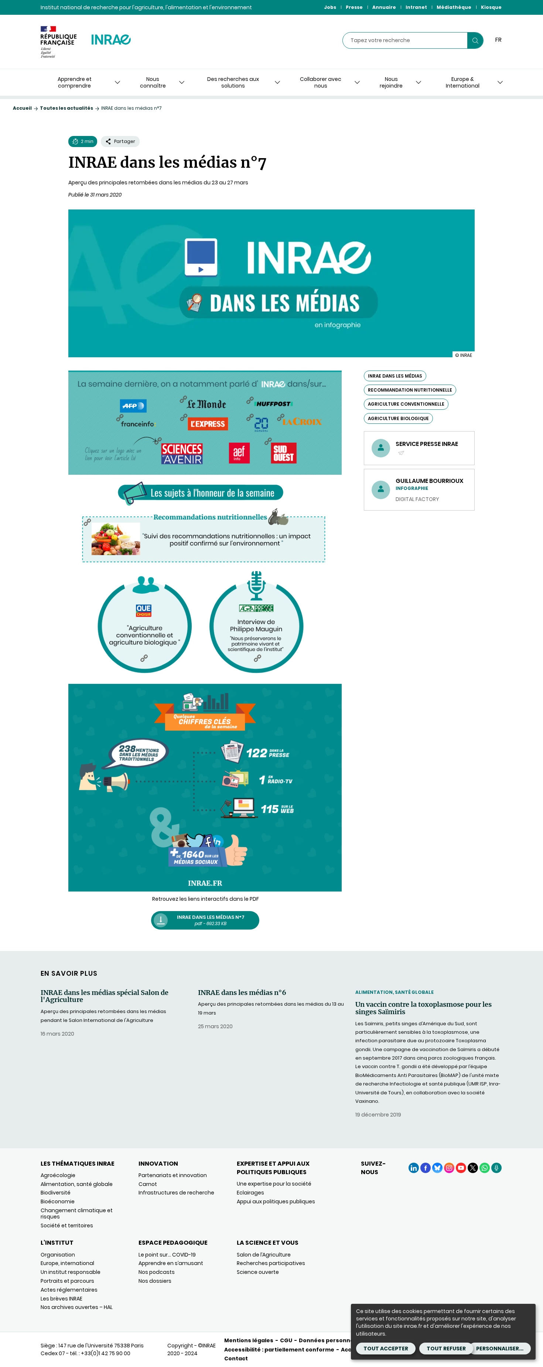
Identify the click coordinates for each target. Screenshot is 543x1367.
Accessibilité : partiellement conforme (279, 1349)
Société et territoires (67, 1225)
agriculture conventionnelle (406, 404)
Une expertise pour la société (274, 1183)
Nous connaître (153, 82)
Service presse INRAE (427, 448)
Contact (236, 1358)
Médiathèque (454, 7)
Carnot (148, 1184)
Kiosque (491, 7)
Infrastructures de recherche (176, 1192)
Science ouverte (258, 1272)
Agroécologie (58, 1175)
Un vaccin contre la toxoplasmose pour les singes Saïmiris (423, 1008)
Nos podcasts (157, 1272)
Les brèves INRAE (61, 1298)
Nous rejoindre (391, 82)
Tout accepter (385, 1348)
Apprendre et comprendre (75, 82)
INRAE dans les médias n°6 (242, 992)
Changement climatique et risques (77, 1213)
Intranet (416, 7)
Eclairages (250, 1192)
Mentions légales (248, 1340)
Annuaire (384, 7)
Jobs (330, 7)
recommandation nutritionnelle (410, 390)
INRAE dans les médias (395, 376)
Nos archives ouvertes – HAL (77, 1307)
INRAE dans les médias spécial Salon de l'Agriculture (104, 996)
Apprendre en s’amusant (171, 1263)
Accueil (22, 108)
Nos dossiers (155, 1281)
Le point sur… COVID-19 (167, 1254)
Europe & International (462, 82)
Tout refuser (446, 1348)
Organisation (58, 1254)
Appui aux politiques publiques (276, 1201)
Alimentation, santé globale (394, 992)
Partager (124, 141)
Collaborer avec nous (320, 82)
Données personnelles (331, 1340)
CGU (286, 1340)
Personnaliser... (499, 1348)
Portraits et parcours (67, 1281)
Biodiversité (56, 1192)
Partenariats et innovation (173, 1175)
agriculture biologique (398, 418)
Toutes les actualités (66, 108)
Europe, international (67, 1263)
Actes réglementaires (69, 1289)
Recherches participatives (271, 1263)
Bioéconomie (58, 1201)
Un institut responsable (70, 1272)
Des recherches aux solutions (233, 82)
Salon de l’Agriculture (264, 1254)
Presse (354, 7)
